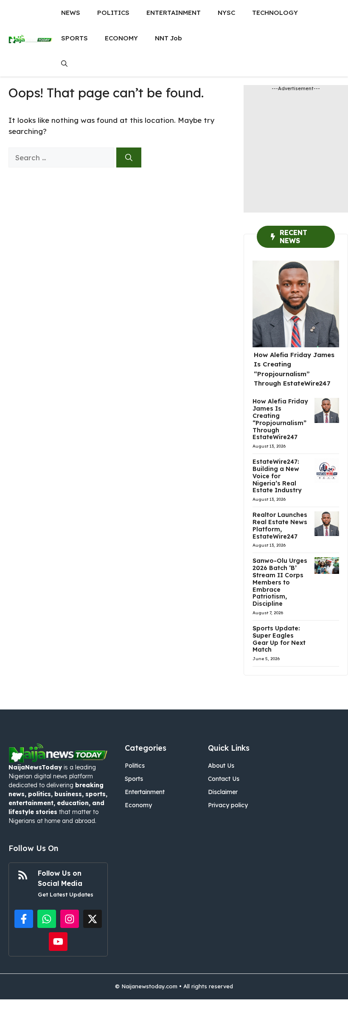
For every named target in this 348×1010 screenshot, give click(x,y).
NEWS (70, 13)
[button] (64, 64)
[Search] (128, 158)
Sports (134, 779)
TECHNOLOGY (275, 13)
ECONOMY (121, 38)
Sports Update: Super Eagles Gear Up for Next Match (279, 638)
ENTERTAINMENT (173, 13)
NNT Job (168, 38)
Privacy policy (228, 805)
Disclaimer (223, 792)
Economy (138, 805)
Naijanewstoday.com (149, 986)
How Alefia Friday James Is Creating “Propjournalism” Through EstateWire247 (280, 419)
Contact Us (223, 779)
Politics (135, 765)
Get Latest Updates (65, 894)
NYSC (226, 13)
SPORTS (74, 38)
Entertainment (145, 792)
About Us (221, 765)
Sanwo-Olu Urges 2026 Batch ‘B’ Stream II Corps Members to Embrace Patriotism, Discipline (280, 582)
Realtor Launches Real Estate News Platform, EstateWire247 (280, 525)
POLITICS (113, 13)
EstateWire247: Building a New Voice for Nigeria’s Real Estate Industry (277, 476)
